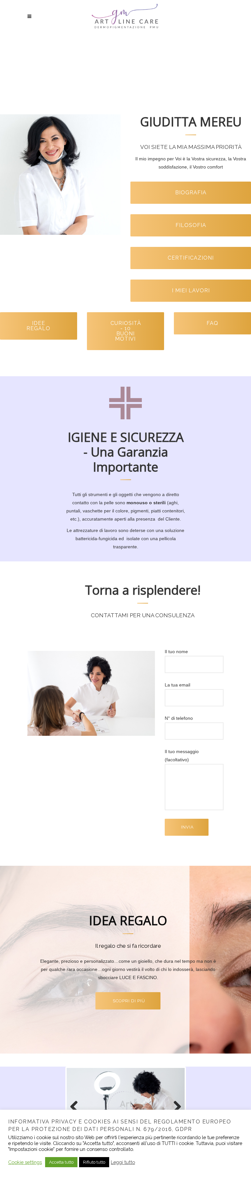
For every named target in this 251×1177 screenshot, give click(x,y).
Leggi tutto (123, 1162)
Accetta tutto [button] (61, 1162)
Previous (76, 1107)
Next (174, 1107)
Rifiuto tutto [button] (94, 1162)
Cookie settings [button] (25, 1162)
